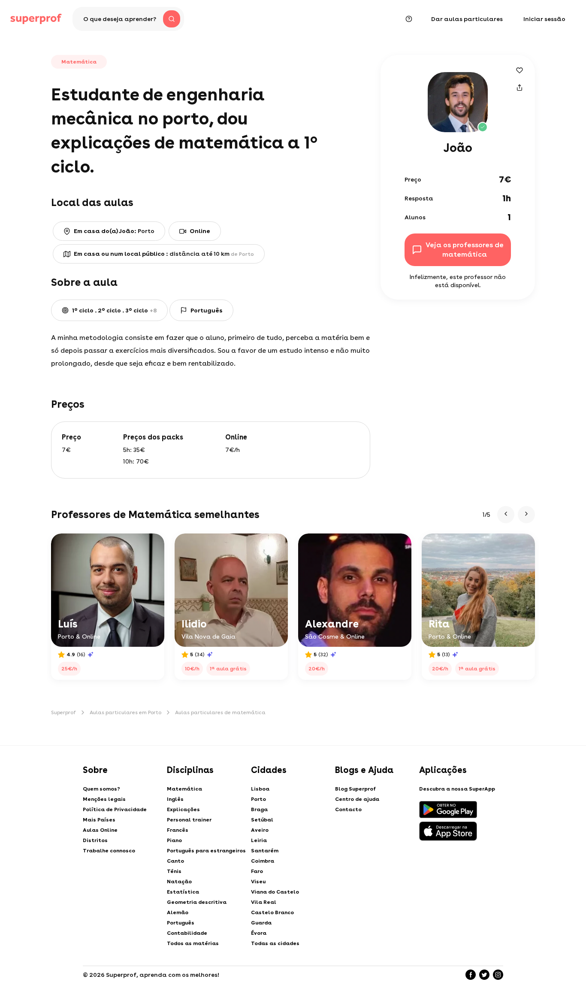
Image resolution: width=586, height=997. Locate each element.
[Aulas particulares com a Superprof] (36, 19)
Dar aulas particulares (467, 18)
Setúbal (262, 820)
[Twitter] (484, 975)
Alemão (177, 912)
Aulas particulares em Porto (125, 712)
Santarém (264, 851)
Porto (258, 799)
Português (180, 923)
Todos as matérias (193, 943)
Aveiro (260, 830)
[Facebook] (470, 975)
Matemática (184, 789)
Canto (175, 861)
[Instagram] (498, 975)
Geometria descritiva (197, 902)
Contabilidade (187, 933)
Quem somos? (101, 789)
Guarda (261, 923)
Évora (258, 933)
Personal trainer (189, 820)
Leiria (259, 840)
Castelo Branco (272, 912)
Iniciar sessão (544, 18)
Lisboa (260, 789)
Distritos (95, 840)
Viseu (258, 882)
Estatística (183, 892)
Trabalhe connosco (109, 851)
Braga (259, 809)
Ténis (174, 871)
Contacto (348, 809)
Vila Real (263, 902)
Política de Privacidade (115, 809)
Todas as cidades (275, 943)
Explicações (183, 809)
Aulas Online (100, 830)
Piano (174, 840)
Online (200, 230)
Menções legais (104, 799)
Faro (257, 871)
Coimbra (262, 861)
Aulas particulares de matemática (220, 712)
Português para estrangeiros (206, 851)
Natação (179, 882)
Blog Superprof (355, 789)
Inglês (175, 799)
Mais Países (99, 820)
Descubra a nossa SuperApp (457, 789)
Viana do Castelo (275, 892)
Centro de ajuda (357, 799)
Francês (177, 830)
